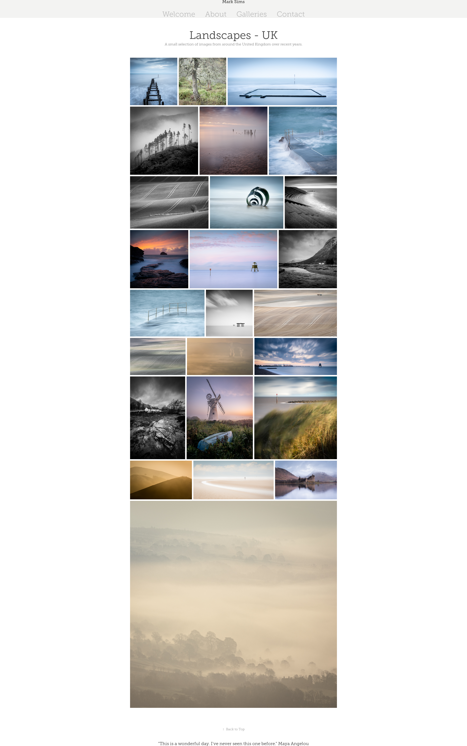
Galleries (251, 14)
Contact (291, 14)
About (216, 14)
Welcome (178, 14)
